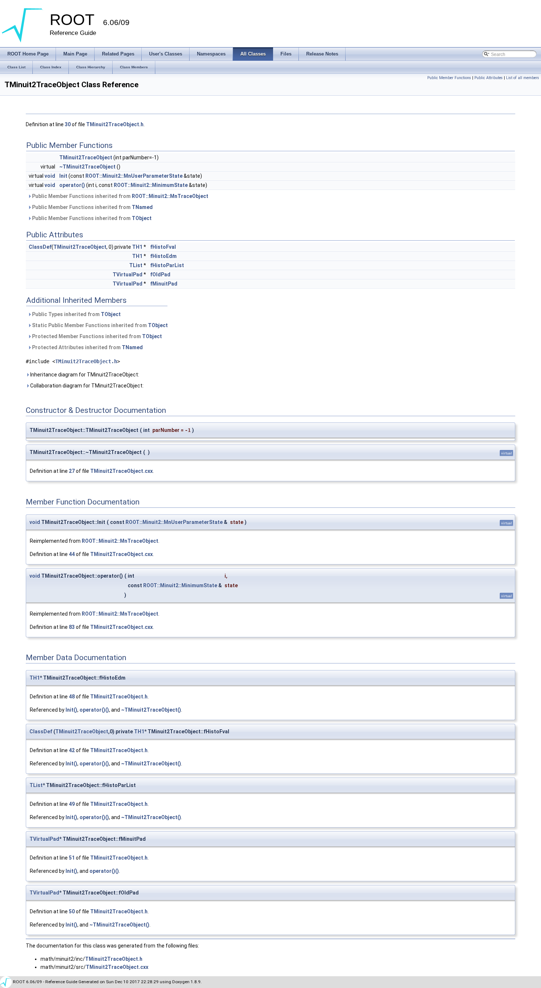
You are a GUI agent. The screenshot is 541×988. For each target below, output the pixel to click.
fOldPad (160, 274)
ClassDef (40, 247)
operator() (72, 185)
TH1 (137, 247)
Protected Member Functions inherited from (96, 336)
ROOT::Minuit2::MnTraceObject (170, 196)
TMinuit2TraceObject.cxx (121, 471)
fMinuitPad (163, 284)
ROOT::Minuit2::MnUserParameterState (134, 176)
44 (72, 554)
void (50, 176)
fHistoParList (167, 265)
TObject (142, 218)
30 (68, 124)
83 (72, 627)
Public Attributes (488, 77)
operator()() (94, 710)
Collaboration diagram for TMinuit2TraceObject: (86, 386)
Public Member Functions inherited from (119, 196)
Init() (71, 710)
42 (72, 750)
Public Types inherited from (76, 314)
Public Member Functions (449, 77)
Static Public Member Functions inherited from (99, 325)
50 (72, 911)
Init (63, 176)
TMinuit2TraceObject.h (115, 124)
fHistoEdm (163, 256)
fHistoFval (163, 247)
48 (72, 697)
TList (135, 265)
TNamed (142, 207)
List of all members (522, 77)
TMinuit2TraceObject (85, 157)
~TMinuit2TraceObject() (151, 710)
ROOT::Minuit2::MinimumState (151, 185)
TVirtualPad (127, 274)
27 (72, 471)
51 (72, 858)
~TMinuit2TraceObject (87, 167)
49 (72, 804)
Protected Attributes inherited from (87, 347)
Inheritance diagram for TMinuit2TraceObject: (84, 375)
